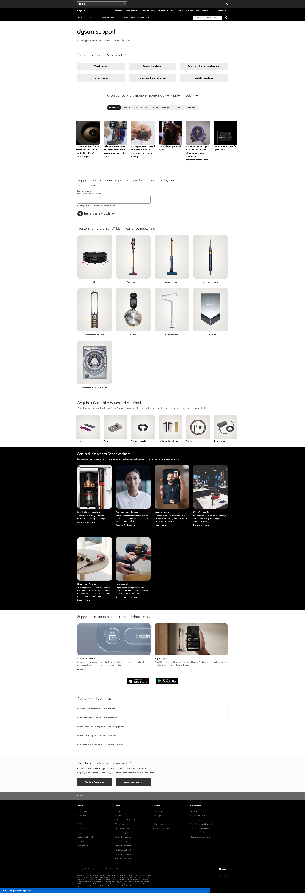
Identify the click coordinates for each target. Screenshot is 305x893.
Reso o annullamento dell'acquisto (204, 66)
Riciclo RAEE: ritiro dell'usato (162, 829)
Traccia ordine (101, 66)
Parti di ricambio (83, 841)
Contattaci (205, 10)
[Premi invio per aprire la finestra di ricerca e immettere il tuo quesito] (207, 18)
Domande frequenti (197, 833)
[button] (208, 891)
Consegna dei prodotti (123, 833)
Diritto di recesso (121, 824)
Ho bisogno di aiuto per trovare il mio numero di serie (96, 206)
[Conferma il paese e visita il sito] (227, 4)
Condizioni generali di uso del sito (202, 824)
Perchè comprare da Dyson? (125, 854)
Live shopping (195, 820)
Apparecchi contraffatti (123, 846)
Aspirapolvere (82, 811)
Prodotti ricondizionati (132, 10)
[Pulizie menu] (83, 17)
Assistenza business (133, 782)
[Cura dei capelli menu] (99, 17)
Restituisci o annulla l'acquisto (125, 820)
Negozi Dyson (195, 811)
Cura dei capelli (91, 17)
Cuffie (119, 17)
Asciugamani (82, 833)
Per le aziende (163, 10)
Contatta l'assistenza (203, 78)
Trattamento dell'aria (84, 820)
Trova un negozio (149, 10)
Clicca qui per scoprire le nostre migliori (17, 891)
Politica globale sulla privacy (85, 869)
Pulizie (79, 17)
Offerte (151, 17)
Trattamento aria (107, 17)
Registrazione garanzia (123, 837)
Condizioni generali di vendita (200, 829)
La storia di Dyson (158, 811)
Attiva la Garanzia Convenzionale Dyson (185, 10)
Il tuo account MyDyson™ (123, 859)
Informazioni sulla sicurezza (200, 837)
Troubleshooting (101, 78)
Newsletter (118, 10)
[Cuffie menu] (122, 17)
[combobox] (102, 3)
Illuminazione (129, 17)
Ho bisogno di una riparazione (152, 78)
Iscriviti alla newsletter (197, 816)
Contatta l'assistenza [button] (94, 782)
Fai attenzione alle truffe (123, 850)
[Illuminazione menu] (136, 17)
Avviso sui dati (114, 869)
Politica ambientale (159, 824)
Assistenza (141, 17)
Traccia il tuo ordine (122, 829)
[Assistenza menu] (146, 17)
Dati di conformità (121, 841)
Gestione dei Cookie (102, 869)
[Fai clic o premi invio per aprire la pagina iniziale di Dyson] (81, 10)
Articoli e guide (157, 816)
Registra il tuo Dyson (152, 66)
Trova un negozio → (201, 525)
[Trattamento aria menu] (115, 17)
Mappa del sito (82, 846)
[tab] (114, 107)
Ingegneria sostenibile (160, 820)
